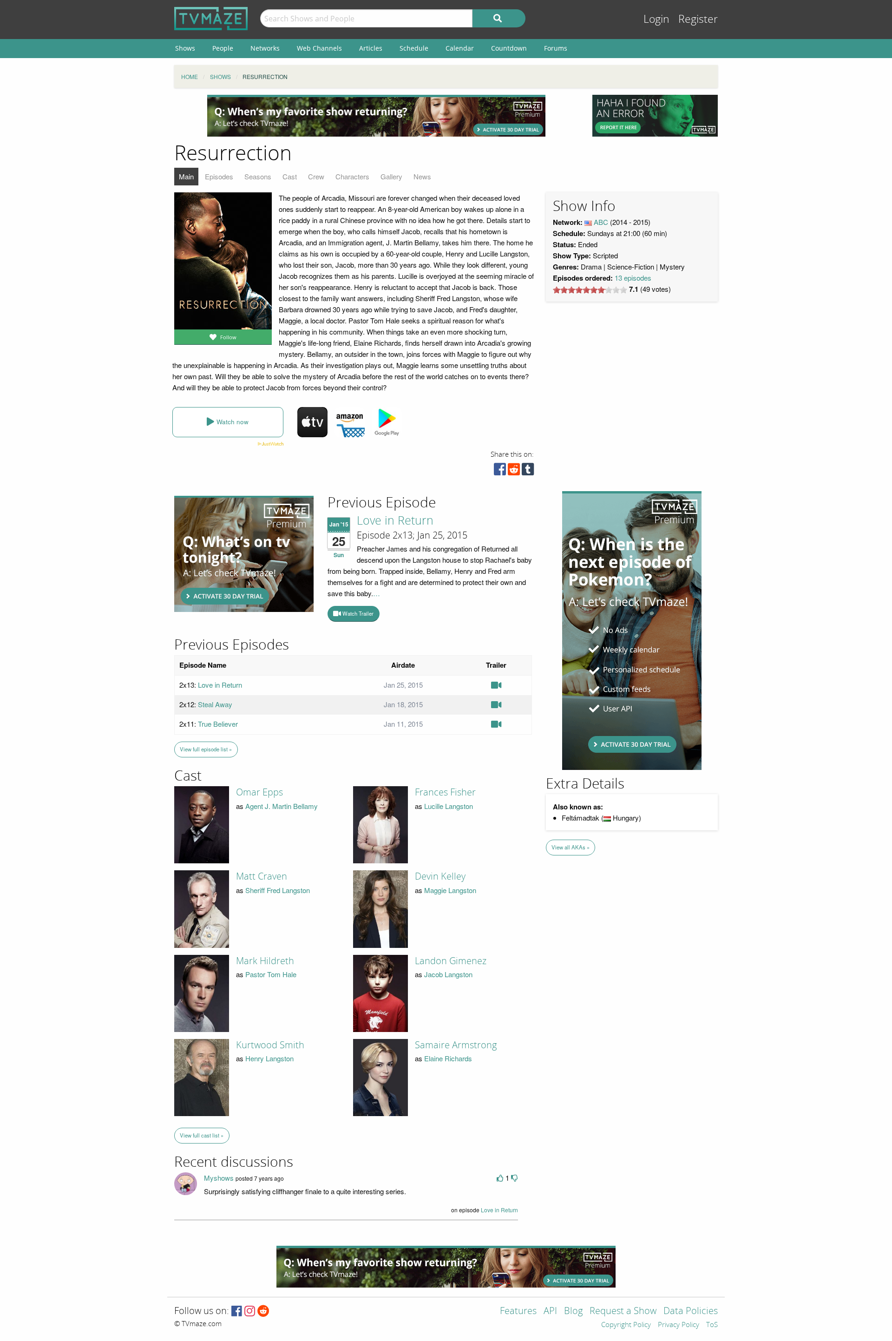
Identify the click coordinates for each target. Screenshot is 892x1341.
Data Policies (690, 1311)
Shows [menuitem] (185, 48)
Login (656, 19)
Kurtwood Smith (270, 1045)
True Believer (218, 724)
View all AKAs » (570, 847)
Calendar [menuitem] (460, 48)
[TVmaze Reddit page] (263, 1311)
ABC (601, 222)
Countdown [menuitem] (509, 48)
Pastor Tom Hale (270, 974)
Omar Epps (259, 792)
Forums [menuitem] (555, 48)
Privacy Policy (678, 1325)
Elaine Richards (448, 1058)
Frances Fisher (445, 792)
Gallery (391, 176)
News (422, 176)
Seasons (257, 176)
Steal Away (215, 704)
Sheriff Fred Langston (277, 890)
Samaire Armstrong (456, 1045)
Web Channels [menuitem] (319, 48)
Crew (316, 176)
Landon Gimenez (450, 960)
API (550, 1311)
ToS (712, 1325)
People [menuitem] (222, 48)
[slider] (590, 290)
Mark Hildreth (265, 960)
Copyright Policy (626, 1325)
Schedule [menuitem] (414, 48)
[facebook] (500, 471)
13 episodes (633, 278)
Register (698, 19)
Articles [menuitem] (370, 48)
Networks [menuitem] (265, 48)
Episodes (219, 176)
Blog (573, 1311)
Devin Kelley (440, 876)
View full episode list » (206, 749)
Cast (289, 176)
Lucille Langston (448, 806)
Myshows (219, 1178)
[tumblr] (528, 471)
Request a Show (623, 1311)
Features (518, 1311)
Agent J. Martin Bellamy (281, 806)
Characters (352, 176)
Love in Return (395, 521)
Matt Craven (261, 876)
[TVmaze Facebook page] (236, 1311)
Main (186, 176)
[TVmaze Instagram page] (249, 1311)
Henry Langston (269, 1058)
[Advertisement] (376, 116)
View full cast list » (201, 1135)
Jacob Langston (448, 974)
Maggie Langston (450, 890)
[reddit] (514, 471)
